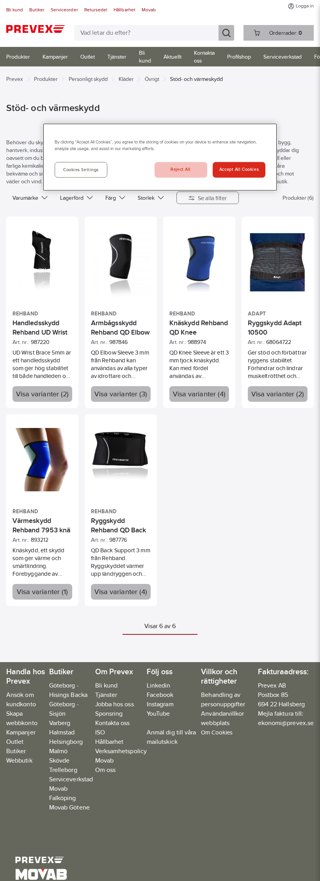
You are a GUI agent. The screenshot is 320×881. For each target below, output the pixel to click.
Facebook (160, 694)
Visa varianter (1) (42, 592)
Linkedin (159, 685)
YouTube (158, 713)
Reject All (181, 169)
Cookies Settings (81, 170)
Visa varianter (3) (121, 394)
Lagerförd (72, 198)
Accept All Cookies (239, 169)
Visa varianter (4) (199, 394)
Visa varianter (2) (42, 394)
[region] (160, 157)
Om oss (105, 770)
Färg (110, 198)
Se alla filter (212, 198)
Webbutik (19, 760)
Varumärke (25, 198)
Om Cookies (217, 732)
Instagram (160, 704)
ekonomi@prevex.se (286, 723)
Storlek (146, 198)
